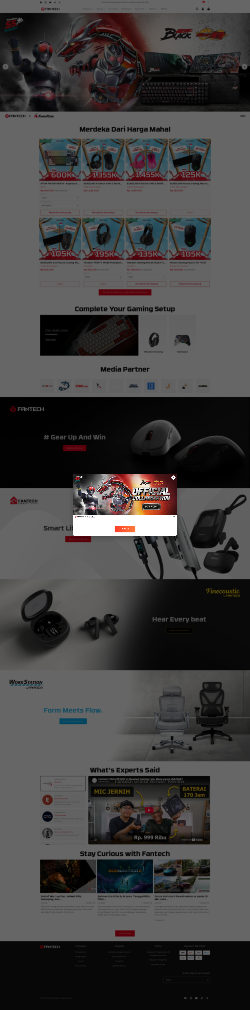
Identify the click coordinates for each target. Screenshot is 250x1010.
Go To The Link (125, 529)
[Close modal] (173, 477)
